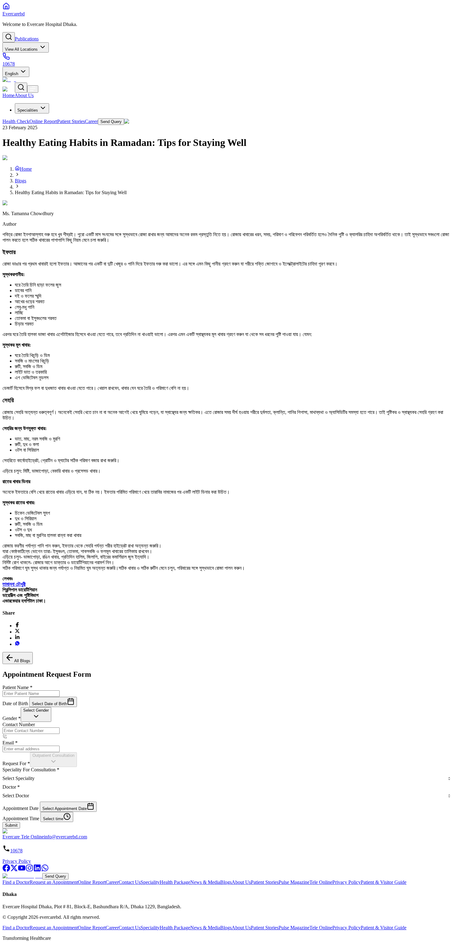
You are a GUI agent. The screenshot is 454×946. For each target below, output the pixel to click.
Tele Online (320, 882)
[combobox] (36, 714)
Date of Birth (15, 703)
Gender (11, 718)
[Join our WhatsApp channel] (45, 870)
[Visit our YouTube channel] (22, 870)
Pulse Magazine (294, 882)
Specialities (27, 110)
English (11, 73)
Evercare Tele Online (23, 836)
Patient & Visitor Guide (383, 882)
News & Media (205, 882)
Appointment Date (20, 808)
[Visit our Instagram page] (29, 870)
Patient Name (17, 687)
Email (10, 742)
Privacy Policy (16, 861)
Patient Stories (265, 882)
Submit (11, 825)
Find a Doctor (16, 882)
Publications (27, 38)
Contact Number (18, 724)
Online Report (92, 882)
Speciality (150, 882)
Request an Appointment (54, 882)
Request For (16, 763)
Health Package (175, 882)
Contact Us (130, 882)
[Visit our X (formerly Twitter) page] (14, 870)
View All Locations (21, 49)
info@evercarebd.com (65, 836)
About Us (241, 882)
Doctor (11, 787)
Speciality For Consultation (30, 769)
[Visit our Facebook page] (6, 870)
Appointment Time (20, 818)
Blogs (20, 180)
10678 (16, 850)
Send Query (55, 876)
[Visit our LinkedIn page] (37, 870)
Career (112, 882)
